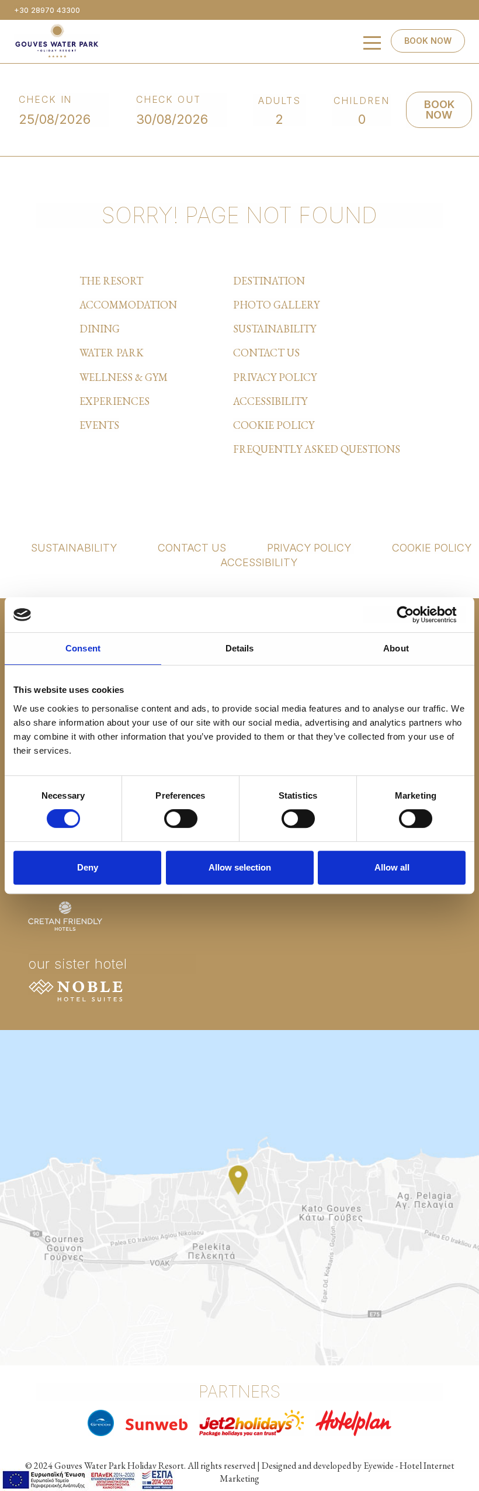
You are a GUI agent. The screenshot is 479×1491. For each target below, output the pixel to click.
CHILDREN (362, 100)
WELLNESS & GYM (123, 377)
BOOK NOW (428, 41)
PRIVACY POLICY (275, 377)
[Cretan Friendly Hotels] (65, 914)
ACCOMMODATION (128, 304)
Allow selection (240, 867)
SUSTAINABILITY (274, 328)
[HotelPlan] (353, 1423)
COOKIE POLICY (273, 425)
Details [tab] (239, 648)
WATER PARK (111, 352)
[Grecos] (101, 1423)
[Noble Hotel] (75, 988)
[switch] (180, 818)
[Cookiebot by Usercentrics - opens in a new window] (414, 614)
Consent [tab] (82, 648)
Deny (87, 867)
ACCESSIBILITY (270, 401)
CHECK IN (45, 99)
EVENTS (99, 425)
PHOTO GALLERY (276, 304)
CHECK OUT (169, 99)
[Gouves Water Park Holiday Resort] (57, 40)
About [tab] (396, 648)
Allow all (391, 867)
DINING (99, 328)
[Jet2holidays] (251, 1423)
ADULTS (279, 100)
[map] (239, 1195)
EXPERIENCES (114, 401)
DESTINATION (269, 280)
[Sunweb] (157, 1422)
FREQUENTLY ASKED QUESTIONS (316, 449)
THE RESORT (111, 280)
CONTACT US (266, 352)
